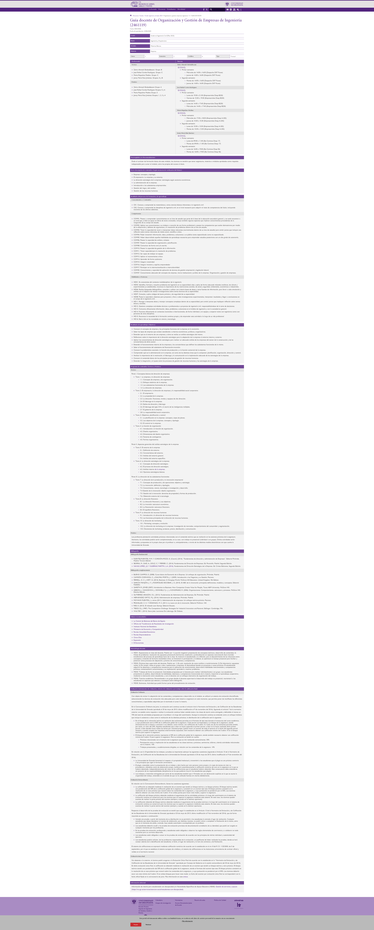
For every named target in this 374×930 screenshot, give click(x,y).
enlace (185, 877)
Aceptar (136, 924)
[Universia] (238, 900)
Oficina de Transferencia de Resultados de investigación (154, 624)
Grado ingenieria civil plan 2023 (153, 15)
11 (189, 15)
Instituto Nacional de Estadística (145, 626)
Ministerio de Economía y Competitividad (148, 629)
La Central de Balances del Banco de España (149, 621)
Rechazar (148, 924)
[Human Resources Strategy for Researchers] (238, 906)
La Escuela (152, 9)
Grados (142, 15)
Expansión (137, 640)
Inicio (131, 16)
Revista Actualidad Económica (144, 632)
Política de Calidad (220, 900)
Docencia (161, 9)
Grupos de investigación (163, 903)
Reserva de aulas (200, 900)
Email (183, 67)
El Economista (139, 643)
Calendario (159, 900)
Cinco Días (138, 637)
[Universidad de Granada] (233, 4)
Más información (187, 921)
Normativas (179, 900)
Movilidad (181, 9)
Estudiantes (171, 9)
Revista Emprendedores (142, 635)
